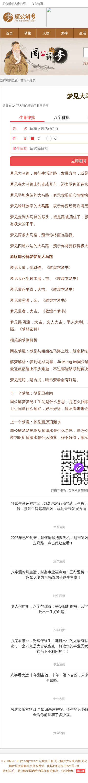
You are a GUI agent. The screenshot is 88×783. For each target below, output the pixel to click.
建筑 (32, 80)
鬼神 (64, 33)
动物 (27, 33)
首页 (9, 33)
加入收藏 (37, 3)
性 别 (20, 138)
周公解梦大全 (11, 3)
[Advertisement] (44, 304)
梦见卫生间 (43, 393)
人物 (46, 33)
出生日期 (20, 148)
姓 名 (20, 128)
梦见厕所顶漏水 (47, 422)
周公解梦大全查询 (66, 761)
